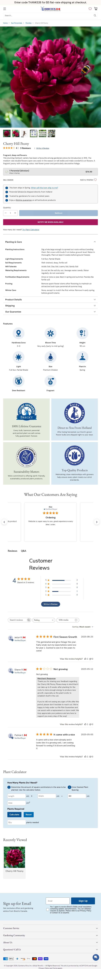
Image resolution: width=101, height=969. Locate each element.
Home (5, 23)
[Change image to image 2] (15, 133)
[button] (4, 522)
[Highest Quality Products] (74, 455)
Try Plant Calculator (30, 229)
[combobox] (43, 620)
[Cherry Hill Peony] (50, 77)
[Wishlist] (89, 8)
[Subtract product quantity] (5, 213)
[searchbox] (17, 620)
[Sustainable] (26, 457)
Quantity (7, 207)
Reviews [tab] (12, 550)
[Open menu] (4, 8)
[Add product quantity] (15, 213)
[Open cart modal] (95, 8)
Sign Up (83, 901)
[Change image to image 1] (7, 133)
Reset (29, 814)
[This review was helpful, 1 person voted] (85, 658)
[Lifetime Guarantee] (26, 412)
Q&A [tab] (23, 550)
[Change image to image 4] (33, 133)
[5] (51, 133)
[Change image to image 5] (42, 133)
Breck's (40, 966)
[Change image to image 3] (24, 133)
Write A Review (51, 604)
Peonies (28, 23)
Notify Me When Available (50, 222)
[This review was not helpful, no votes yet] (90, 658)
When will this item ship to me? (44, 188)
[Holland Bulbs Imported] (74, 413)
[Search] (95, 15)
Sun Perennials (16, 23)
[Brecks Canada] (50, 8)
